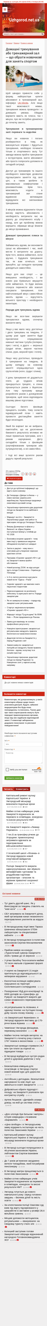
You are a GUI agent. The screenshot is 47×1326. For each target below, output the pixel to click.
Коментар (10, 749)
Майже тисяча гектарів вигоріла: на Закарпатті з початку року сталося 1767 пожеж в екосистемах (23, 1038)
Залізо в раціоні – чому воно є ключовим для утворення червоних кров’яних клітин (22, 551)
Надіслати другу (14, 478)
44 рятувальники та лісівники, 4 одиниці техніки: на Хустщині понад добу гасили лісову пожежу (23, 1010)
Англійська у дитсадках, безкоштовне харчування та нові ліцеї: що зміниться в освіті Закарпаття (24, 1082)
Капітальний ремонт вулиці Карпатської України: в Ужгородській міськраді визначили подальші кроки (23, 1138)
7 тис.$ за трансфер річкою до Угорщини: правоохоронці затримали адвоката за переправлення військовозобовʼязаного (22, 840)
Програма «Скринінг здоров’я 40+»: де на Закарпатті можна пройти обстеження (24, 560)
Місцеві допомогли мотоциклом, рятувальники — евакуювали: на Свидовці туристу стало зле (22, 1221)
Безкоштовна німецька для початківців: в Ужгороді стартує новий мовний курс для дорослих (22, 1069)
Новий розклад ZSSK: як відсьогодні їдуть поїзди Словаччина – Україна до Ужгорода (24, 570)
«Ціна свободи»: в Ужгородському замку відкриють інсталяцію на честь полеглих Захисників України (24, 1127)
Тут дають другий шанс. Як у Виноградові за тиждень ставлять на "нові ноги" (24, 906)
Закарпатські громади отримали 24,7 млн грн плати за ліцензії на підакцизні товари (24, 1049)
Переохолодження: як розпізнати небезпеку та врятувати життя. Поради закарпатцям (24, 593)
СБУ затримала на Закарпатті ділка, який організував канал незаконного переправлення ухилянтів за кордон (23, 917)
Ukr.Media (23, 103)
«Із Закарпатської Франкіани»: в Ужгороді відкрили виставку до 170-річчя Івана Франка (23, 1020)
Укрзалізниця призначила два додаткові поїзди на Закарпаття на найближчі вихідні (24, 510)
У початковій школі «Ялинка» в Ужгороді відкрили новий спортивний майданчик (22, 856)
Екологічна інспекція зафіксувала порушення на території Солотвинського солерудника (22, 984)
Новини (16, 43)
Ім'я (7, 741)
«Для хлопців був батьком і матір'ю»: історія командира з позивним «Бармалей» (24, 1117)
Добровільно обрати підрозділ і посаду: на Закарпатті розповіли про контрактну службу (24, 1092)
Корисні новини (27, 43)
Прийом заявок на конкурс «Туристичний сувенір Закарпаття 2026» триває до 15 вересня (22, 953)
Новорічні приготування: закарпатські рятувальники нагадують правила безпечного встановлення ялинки (23, 631)
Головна (9, 43)
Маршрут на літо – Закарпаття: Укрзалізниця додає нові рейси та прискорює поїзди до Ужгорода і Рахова (24, 519)
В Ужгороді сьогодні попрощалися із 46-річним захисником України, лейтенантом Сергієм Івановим (23, 1150)
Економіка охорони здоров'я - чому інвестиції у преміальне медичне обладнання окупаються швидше (22, 541)
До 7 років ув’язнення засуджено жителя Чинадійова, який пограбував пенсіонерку (24, 1164)
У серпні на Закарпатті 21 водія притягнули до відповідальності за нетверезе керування (23, 973)
